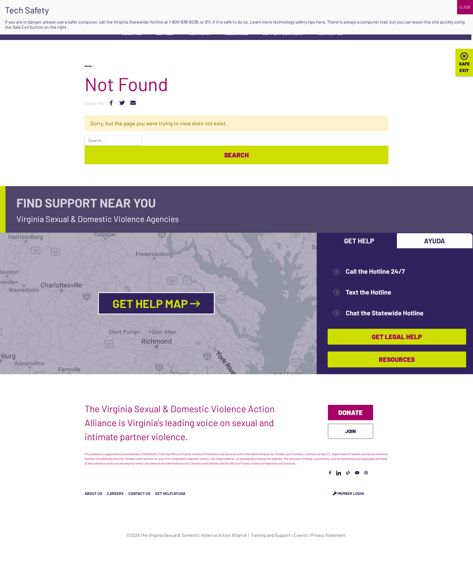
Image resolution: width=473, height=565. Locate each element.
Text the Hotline (368, 292)
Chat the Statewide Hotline (384, 313)
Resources (397, 359)
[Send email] (133, 103)
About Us (93, 493)
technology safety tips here (299, 21)
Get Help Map (151, 303)
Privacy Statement (328, 535)
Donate (350, 412)
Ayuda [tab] (434, 241)
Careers (115, 493)
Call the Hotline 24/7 (375, 271)
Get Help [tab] (359, 241)
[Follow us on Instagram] (366, 472)
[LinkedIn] (338, 472)
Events (300, 535)
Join (350, 431)
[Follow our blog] (348, 472)
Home (88, 66)
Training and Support (270, 535)
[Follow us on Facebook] (330, 472)
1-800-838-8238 (183, 21)
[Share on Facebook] (111, 103)
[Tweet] (122, 103)
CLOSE (465, 7)
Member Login (350, 493)
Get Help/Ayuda (170, 493)
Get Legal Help (397, 337)
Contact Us (139, 493)
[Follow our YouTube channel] (357, 472)
